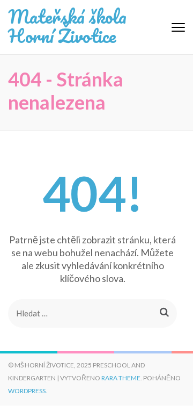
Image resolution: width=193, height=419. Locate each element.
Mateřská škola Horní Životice (67, 25)
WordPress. (27, 391)
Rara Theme (120, 378)
